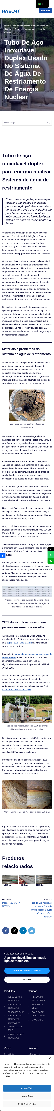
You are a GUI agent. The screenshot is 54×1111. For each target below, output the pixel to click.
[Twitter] (14, 930)
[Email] (31, 930)
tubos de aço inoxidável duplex (16, 689)
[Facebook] (5, 930)
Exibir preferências (27, 1104)
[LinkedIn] (23, 930)
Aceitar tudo (27, 1088)
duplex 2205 (12, 642)
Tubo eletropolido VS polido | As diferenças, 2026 (9, 885)
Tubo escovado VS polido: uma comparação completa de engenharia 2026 (26, 885)
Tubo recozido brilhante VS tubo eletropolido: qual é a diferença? (43, 885)
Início (6, 25)
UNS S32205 (26, 642)
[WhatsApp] (51, 554)
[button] (49, 1058)
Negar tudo (27, 1096)
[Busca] (48, 123)
